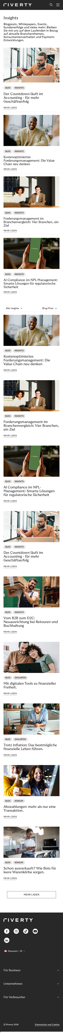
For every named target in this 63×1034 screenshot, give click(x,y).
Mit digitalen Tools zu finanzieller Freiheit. (30, 685)
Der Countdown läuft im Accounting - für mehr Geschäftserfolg (23, 97)
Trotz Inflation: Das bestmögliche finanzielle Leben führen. (30, 747)
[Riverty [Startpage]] (18, 5)
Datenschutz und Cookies (47, 1025)
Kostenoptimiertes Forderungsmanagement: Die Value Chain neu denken (29, 160)
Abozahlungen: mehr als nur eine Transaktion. (30, 808)
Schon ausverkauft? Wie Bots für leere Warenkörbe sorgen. (30, 870)
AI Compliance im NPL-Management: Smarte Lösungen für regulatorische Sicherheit (31, 283)
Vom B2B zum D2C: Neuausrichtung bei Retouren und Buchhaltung (31, 622)
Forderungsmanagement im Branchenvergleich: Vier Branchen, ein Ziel (31, 222)
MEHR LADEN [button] (31, 895)
